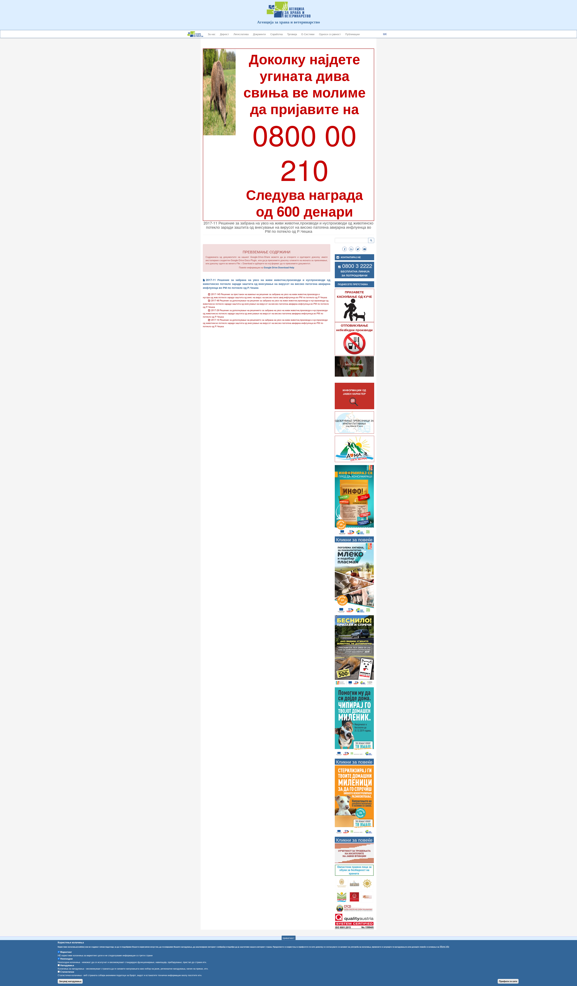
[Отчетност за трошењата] (354, 852)
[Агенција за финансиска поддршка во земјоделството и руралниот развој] (342, 896)
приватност (288, 937)
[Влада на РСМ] (354, 896)
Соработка (276, 34)
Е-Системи (307, 34)
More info (444, 946)
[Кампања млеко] (354, 578)
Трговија (292, 34)
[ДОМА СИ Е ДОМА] (354, 448)
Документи (259, 34)
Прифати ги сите (508, 981)
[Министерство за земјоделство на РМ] (367, 883)
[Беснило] (354, 650)
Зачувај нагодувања (70, 981)
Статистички (67, 972)
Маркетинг (66, 952)
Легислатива (241, 34)
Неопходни (66, 958)
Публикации (352, 34)
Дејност (224, 34)
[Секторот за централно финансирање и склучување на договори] (354, 907)
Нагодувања (67, 965)
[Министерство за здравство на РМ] (342, 883)
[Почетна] (196, 34)
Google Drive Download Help (279, 267)
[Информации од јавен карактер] (354, 396)
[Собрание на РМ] (354, 883)
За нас (211, 34)
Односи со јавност (330, 34)
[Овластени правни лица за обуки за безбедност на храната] (354, 870)
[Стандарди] (354, 920)
